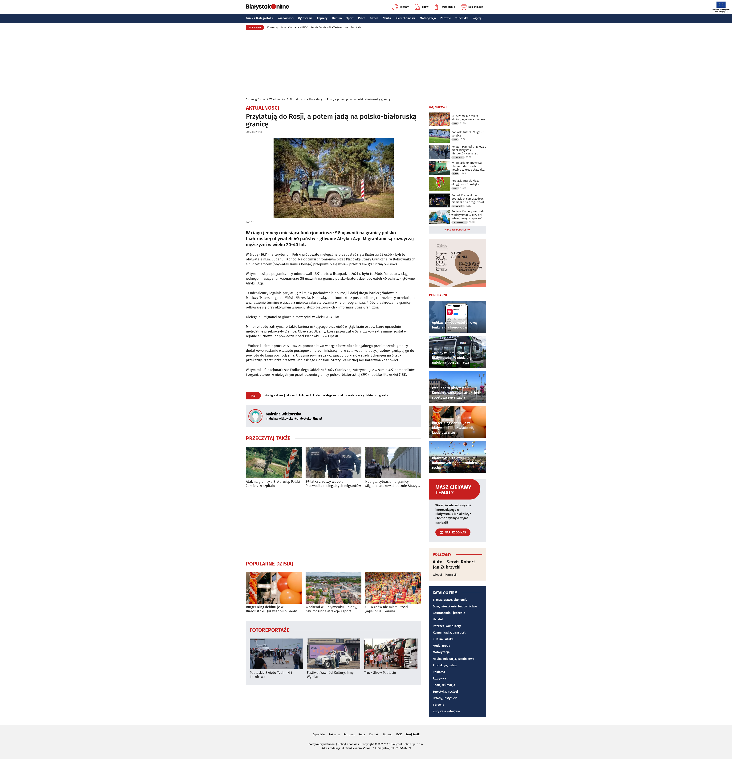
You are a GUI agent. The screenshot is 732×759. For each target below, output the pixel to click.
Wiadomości (286, 18)
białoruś (371, 395)
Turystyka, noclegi (445, 691)
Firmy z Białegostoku (259, 18)
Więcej (477, 18)
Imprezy (404, 6)
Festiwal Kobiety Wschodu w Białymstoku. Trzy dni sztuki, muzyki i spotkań (468, 215)
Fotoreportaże (269, 630)
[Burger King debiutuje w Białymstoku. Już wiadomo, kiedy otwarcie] (274, 588)
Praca (361, 18)
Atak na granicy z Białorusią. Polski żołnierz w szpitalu (273, 484)
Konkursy (272, 27)
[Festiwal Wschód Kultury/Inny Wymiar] (333, 654)
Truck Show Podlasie (380, 673)
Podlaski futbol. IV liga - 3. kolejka (468, 133)
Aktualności (297, 99)
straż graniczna (274, 395)
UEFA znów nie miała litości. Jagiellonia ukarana (387, 609)
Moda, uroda (441, 645)
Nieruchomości (405, 18)
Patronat (349, 734)
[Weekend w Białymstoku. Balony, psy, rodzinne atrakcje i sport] (333, 588)
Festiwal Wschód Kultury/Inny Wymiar (330, 675)
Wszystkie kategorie (446, 711)
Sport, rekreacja (444, 685)
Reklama (439, 672)
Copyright (367, 744)
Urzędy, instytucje (445, 698)
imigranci (305, 395)
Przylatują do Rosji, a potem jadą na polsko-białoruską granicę (349, 99)
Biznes (374, 18)
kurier (317, 395)
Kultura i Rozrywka (460, 222)
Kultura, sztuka (443, 639)
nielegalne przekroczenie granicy (343, 395)
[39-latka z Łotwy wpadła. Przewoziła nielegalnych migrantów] (333, 462)
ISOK (399, 734)
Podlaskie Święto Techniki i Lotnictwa (271, 675)
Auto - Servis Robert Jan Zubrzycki (454, 564)
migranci (291, 395)
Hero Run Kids (353, 27)
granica (383, 395)
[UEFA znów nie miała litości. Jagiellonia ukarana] (393, 588)
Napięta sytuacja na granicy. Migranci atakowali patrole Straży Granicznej (391, 484)
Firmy (425, 6)
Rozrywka (439, 678)
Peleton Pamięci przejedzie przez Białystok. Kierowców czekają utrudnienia (468, 150)
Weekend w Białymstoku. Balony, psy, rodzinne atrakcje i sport (331, 609)
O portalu (319, 734)
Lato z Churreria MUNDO (294, 27)
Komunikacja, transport (449, 632)
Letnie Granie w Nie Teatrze (326, 27)
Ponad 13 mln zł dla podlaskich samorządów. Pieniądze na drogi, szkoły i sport (468, 199)
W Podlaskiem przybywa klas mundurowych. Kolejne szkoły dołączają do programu (467, 166)
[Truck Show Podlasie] (390, 654)
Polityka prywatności (321, 744)
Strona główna (255, 99)
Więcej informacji (445, 574)
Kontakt (374, 734)
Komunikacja (475, 6)
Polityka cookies (348, 744)
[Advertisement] (366, 64)
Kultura (337, 18)
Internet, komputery (447, 626)
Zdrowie (445, 18)
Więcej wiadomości (455, 229)
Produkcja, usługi (445, 665)
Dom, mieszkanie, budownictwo (455, 606)
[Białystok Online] (267, 7)
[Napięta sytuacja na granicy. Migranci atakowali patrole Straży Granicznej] (393, 462)
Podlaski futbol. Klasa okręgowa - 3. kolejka (465, 182)
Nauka (387, 18)
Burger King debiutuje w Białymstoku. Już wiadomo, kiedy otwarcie (271, 609)
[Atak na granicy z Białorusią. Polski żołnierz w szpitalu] (274, 462)
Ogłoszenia (448, 6)
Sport (350, 18)
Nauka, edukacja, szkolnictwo (453, 659)
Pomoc (387, 734)
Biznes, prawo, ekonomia (450, 600)
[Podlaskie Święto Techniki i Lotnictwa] (276, 654)
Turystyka (461, 18)
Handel (438, 619)
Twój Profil (413, 734)
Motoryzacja (428, 18)
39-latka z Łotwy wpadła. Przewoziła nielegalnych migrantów (333, 484)
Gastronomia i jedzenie (449, 613)
